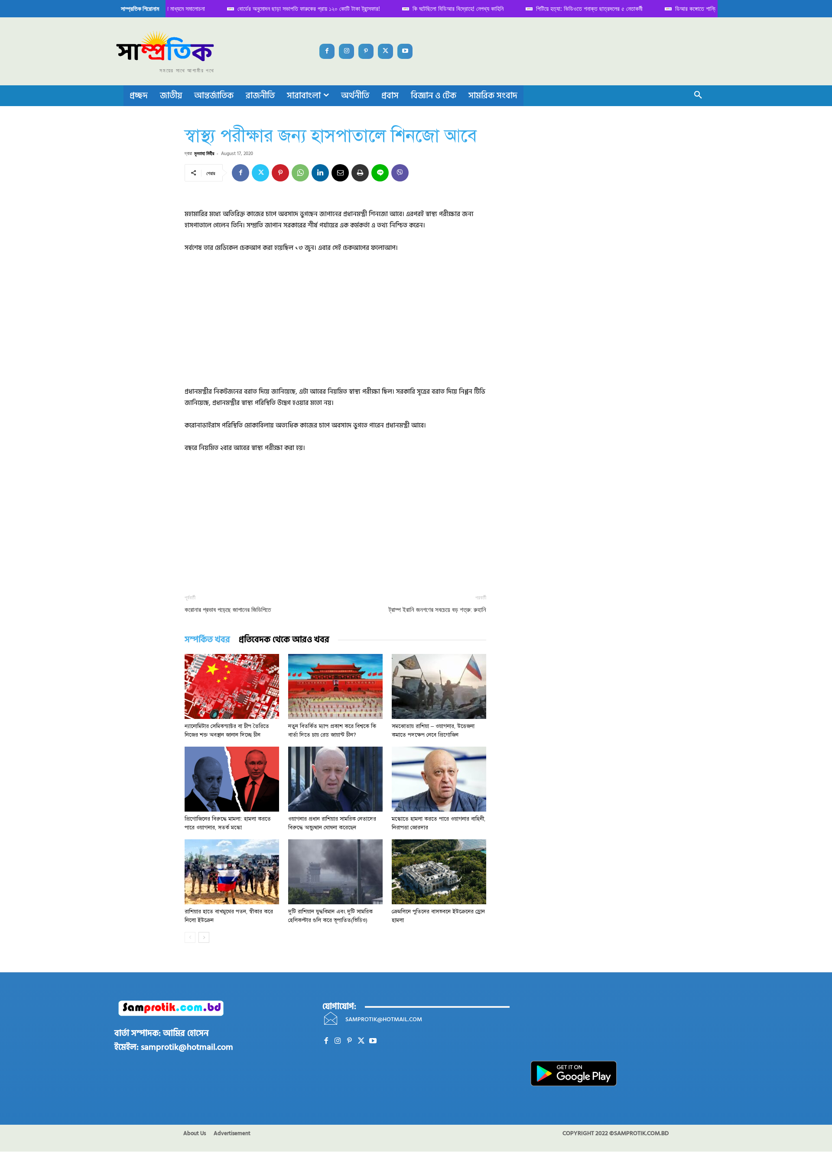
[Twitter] (385, 51)
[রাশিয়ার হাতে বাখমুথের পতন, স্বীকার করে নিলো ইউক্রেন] (232, 871)
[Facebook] (327, 51)
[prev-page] (190, 937)
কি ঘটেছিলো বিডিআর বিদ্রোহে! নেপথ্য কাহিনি (448, 8)
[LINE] (380, 172)
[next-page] (203, 937)
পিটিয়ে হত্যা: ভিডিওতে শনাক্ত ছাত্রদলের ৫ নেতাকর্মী (580, 8)
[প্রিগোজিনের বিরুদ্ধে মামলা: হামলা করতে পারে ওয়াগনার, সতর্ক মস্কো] (232, 779)
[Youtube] (405, 51)
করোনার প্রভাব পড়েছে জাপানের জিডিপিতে (228, 610)
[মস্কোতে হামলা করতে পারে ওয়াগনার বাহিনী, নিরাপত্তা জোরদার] (439, 779)
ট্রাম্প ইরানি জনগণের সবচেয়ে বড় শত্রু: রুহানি (437, 610)
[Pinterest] (366, 51)
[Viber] (400, 172)
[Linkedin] (320, 172)
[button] (698, 95)
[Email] (340, 172)
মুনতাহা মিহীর (204, 153)
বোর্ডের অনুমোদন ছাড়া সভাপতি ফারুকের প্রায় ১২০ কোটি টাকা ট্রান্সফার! (299, 8)
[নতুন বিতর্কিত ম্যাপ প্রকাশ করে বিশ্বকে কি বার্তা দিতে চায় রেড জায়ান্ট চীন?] (335, 686)
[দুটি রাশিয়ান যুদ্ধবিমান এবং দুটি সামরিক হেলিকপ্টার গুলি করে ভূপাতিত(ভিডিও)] (335, 871)
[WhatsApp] (300, 172)
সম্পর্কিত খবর (207, 640)
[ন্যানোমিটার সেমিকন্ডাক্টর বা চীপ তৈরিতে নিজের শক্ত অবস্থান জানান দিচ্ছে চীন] (232, 686)
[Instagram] (346, 51)
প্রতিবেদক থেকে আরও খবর (284, 640)
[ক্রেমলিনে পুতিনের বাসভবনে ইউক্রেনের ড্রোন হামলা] (439, 871)
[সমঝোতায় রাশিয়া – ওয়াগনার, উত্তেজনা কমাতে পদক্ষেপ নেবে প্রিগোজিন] (439, 686)
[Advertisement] (335, 325)
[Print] (360, 172)
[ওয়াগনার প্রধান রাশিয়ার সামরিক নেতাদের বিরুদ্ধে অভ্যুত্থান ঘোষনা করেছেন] (335, 779)
